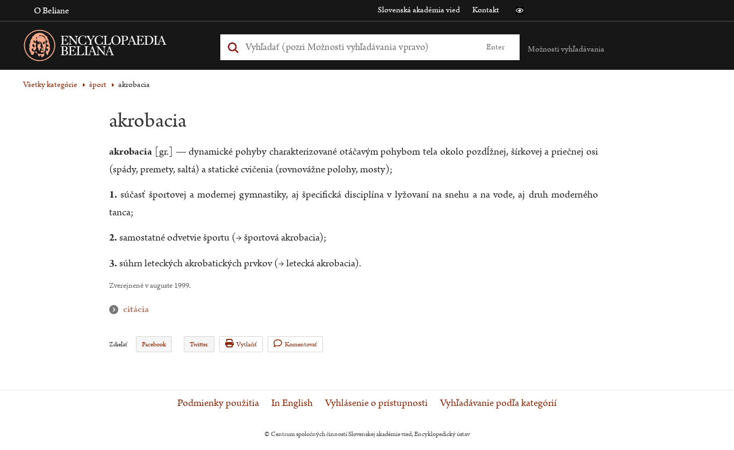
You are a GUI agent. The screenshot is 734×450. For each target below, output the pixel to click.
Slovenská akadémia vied (419, 10)
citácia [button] (116, 309)
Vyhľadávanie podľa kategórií (498, 403)
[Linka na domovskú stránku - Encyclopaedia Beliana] (111, 47)
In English (292, 403)
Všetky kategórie (50, 84)
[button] (519, 10)
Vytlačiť (246, 344)
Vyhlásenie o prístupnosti (376, 403)
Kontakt (485, 10)
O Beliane (51, 10)
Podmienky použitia (218, 403)
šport (97, 84)
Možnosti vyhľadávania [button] (566, 49)
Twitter (199, 344)
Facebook (154, 344)
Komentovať (301, 344)
